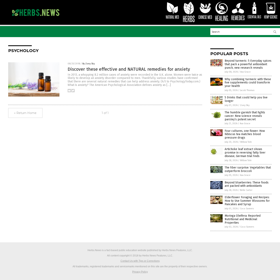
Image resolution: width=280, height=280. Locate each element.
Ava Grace (245, 72)
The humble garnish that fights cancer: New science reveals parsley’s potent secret (245, 116)
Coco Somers (247, 208)
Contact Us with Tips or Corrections (140, 261)
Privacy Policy (140, 271)
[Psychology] (35, 17)
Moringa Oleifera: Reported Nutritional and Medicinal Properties (243, 219)
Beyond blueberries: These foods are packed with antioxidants (247, 184)
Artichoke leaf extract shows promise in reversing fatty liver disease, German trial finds (245, 152)
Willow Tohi (246, 142)
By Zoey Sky (88, 63)
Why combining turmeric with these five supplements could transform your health (248, 82)
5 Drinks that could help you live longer (246, 99)
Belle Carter (246, 190)
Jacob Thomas (247, 90)
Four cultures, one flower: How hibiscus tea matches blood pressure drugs (245, 134)
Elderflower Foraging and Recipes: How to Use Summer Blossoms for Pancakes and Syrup (247, 201)
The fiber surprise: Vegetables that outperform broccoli (248, 169)
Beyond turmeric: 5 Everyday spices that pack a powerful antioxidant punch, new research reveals (248, 64)
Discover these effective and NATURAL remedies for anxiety (129, 69)
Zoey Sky (244, 105)
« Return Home (25, 113)
